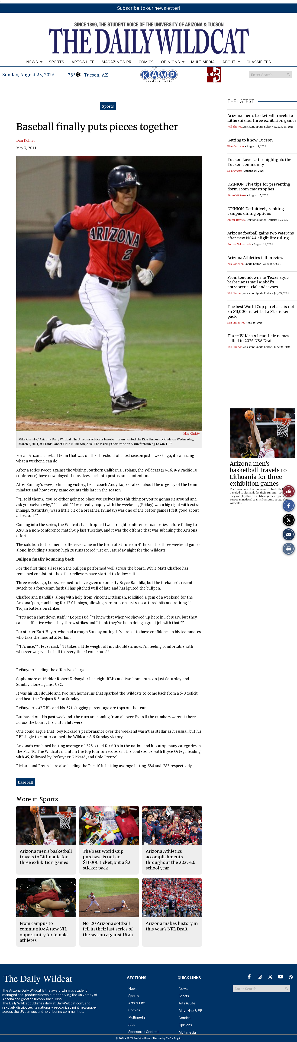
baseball (25, 782)
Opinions (170, 62)
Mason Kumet (236, 322)
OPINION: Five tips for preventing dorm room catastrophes (258, 186)
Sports (56, 62)
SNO (168, 1038)
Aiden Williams (236, 195)
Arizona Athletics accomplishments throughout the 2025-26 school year (170, 860)
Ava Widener (235, 264)
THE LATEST (240, 101)
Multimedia (203, 62)
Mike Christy (191, 433)
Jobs (131, 1024)
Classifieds (259, 62)
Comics (146, 62)
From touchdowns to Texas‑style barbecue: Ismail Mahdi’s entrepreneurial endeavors (258, 282)
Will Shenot (234, 126)
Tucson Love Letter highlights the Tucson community (259, 162)
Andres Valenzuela (239, 244)
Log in (177, 1038)
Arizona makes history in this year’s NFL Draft (172, 926)
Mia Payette (234, 170)
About (229, 62)
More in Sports (37, 799)
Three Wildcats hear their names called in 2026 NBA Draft (258, 338)
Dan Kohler (25, 140)
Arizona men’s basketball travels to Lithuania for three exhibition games (262, 118)
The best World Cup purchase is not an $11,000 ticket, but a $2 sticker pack (260, 311)
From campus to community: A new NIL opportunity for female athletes (44, 932)
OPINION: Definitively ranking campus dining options (255, 211)
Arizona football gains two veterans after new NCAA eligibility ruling (260, 235)
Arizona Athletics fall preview (255, 257)
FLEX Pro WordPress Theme (144, 1038)
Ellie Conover (235, 146)
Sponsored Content (143, 1032)
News (32, 62)
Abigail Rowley (236, 219)
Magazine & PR (116, 62)
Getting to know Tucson (250, 140)
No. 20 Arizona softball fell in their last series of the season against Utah (108, 929)
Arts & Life (82, 62)
